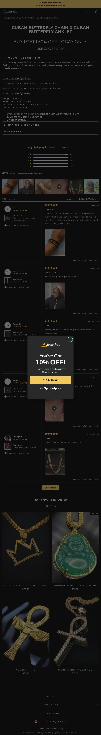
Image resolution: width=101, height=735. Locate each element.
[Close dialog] (70, 339)
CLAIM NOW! (50, 380)
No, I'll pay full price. (50, 388)
